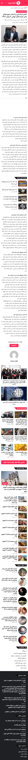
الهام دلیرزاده (14, 361)
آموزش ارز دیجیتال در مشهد (18, 656)
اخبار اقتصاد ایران (15, 8)
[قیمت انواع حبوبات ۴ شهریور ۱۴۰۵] (22, 529)
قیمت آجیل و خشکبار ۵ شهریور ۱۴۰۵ (9, 514)
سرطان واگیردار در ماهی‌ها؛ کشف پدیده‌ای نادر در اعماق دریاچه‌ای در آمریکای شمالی (10, 599)
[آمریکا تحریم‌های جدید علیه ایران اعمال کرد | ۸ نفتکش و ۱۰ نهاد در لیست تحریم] (21, 431)
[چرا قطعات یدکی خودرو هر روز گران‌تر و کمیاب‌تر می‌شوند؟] (22, 206)
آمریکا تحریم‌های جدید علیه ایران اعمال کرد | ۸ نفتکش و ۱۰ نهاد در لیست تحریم (21, 438)
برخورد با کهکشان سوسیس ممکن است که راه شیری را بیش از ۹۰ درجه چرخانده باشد (9, 619)
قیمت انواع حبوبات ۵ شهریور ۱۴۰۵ (10, 507)
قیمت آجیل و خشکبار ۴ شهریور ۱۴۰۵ (9, 535)
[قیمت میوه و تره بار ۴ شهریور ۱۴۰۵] (22, 543)
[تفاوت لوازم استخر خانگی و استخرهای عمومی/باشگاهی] (7, 447)
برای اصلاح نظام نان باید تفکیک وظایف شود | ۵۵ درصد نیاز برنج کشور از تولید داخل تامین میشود (21, 422)
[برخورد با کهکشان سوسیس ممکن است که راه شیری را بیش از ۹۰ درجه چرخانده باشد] (22, 620)
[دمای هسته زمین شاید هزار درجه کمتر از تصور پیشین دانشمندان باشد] (22, 640)
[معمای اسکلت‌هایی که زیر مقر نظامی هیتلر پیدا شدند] (22, 572)
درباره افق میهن (22, 752)
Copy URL (14, 345)
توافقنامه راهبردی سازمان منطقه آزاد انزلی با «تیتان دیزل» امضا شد (7, 421)
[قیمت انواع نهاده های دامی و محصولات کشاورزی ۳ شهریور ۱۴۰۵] (22, 558)
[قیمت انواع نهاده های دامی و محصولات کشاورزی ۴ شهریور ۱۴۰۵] (22, 550)
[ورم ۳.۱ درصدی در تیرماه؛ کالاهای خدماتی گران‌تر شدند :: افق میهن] (7, 431)
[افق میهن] (14, 3)
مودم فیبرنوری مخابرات (19, 653)
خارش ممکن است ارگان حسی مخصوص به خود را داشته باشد (9, 579)
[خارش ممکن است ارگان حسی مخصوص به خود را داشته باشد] (22, 582)
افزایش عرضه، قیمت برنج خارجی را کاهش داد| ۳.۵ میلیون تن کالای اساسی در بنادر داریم (15, 489)
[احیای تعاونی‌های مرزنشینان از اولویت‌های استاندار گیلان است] (22, 198)
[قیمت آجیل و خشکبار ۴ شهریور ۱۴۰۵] (22, 536)
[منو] (26, 3)
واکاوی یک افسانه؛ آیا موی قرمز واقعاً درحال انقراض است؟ (9, 608)
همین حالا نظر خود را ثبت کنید (14, 462)
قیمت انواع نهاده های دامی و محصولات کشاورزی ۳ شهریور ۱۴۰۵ (9, 558)
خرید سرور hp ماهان (20, 663)
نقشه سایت (24, 754)
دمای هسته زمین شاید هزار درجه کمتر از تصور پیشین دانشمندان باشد (10, 638)
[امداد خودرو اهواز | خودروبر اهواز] (22, 191)
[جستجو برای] (2, 3)
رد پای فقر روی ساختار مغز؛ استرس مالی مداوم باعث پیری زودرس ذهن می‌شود (9, 628)
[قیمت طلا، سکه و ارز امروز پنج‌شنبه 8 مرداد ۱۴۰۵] (22, 183)
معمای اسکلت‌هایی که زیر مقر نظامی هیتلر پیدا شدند (9, 569)
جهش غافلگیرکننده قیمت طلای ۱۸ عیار (21, 453)
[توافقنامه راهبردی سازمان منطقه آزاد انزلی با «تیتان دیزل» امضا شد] (7, 414)
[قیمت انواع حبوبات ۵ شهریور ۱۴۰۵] (22, 509)
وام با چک (23, 668)
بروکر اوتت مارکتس (21, 665)
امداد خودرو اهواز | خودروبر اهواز (9, 189)
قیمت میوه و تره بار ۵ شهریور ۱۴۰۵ (9, 521)
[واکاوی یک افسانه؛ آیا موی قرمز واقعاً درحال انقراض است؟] (22, 611)
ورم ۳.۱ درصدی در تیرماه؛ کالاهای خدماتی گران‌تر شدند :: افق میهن (7, 438)
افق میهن (23, 8)
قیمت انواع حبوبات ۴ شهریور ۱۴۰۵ (9, 528)
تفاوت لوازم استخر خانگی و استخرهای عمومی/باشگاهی (7, 454)
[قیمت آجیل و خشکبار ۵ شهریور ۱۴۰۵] (22, 516)
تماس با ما (24, 749)
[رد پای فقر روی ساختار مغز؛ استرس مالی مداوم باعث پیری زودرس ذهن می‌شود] (22, 630)
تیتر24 (24, 651)
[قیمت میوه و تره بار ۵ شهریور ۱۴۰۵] (22, 522)
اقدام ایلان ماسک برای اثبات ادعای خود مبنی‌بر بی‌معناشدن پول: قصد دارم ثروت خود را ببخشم (9, 590)
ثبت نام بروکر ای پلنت (20, 661)
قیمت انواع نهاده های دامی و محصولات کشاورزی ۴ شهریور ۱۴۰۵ (9, 550)
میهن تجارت (23, 756)
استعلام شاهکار (22, 658)
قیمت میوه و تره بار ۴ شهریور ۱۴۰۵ (9, 542)
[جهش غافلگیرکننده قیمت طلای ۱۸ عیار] (21, 447)
